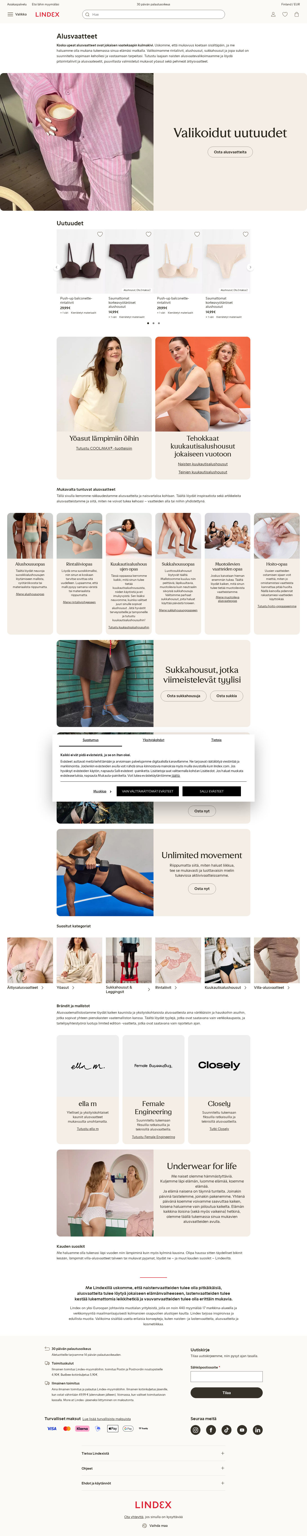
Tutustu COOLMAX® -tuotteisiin (104, 448)
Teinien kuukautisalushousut (202, 472)
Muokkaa (99, 791)
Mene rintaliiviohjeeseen (79, 602)
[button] (55, 272)
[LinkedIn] (258, 1430)
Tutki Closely (219, 1129)
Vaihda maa (158, 1525)
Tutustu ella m (88, 1129)
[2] (153, 323)
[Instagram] (195, 1430)
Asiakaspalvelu (17, 4)
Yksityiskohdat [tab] (153, 740)
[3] (159, 323)
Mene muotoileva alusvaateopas (227, 599)
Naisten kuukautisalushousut (203, 464)
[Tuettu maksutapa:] (116, 1429)
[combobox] (153, 14)
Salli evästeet (212, 791)
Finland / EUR (290, 4)
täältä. (175, 776)
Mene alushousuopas (30, 594)
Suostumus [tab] (91, 740)
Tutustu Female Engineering (153, 1137)
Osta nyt (202, 811)
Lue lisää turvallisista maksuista (106, 1419)
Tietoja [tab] (216, 740)
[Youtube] (242, 1430)
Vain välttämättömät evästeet (148, 791)
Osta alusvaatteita (230, 152)
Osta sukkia (226, 695)
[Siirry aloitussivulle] (47, 14)
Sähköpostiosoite (205, 1367)
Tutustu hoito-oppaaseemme (277, 606)
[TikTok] (226, 1430)
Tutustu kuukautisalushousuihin (128, 627)
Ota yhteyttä (133, 1517)
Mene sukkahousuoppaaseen (178, 610)
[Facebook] (211, 1430)
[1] (148, 323)
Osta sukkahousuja (183, 695)
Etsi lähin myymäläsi (45, 4)
